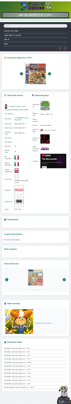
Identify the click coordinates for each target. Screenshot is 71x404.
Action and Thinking (50, 130)
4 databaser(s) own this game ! (21, 119)
